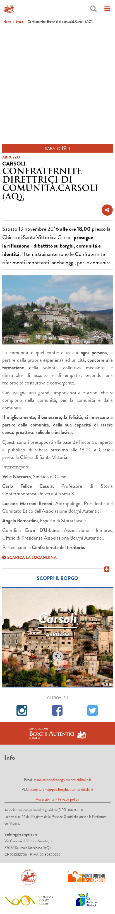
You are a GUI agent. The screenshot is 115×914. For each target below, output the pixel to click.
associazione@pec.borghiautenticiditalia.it (62, 789)
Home (7, 21)
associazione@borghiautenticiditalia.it (62, 779)
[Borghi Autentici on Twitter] (93, 709)
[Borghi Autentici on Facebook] (57, 709)
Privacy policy (68, 799)
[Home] (9, 8)
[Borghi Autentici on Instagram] (22, 709)
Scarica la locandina (32, 557)
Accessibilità (45, 799)
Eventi (19, 21)
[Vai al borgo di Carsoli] (57, 656)
